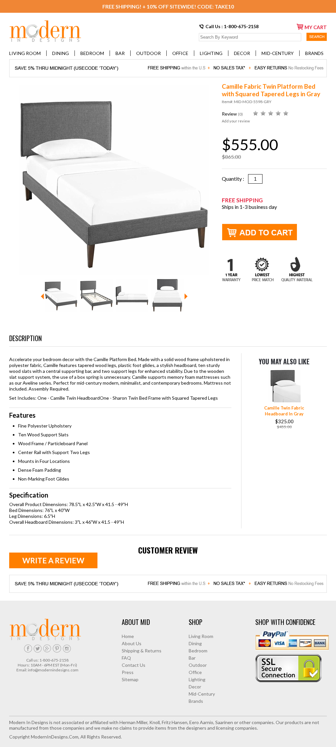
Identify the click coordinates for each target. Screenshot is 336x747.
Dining (60, 53)
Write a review (53, 560)
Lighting (211, 53)
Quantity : (235, 178)
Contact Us (133, 665)
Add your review (236, 121)
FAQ (126, 658)
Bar (120, 53)
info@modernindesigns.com (53, 669)
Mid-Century (278, 53)
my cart (315, 27)
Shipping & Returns (141, 650)
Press (128, 672)
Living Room (25, 53)
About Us (131, 643)
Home (128, 636)
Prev (42, 296)
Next (186, 296)
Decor (242, 53)
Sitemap (130, 679)
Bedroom (92, 53)
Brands (314, 53)
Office (180, 53)
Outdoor (148, 53)
